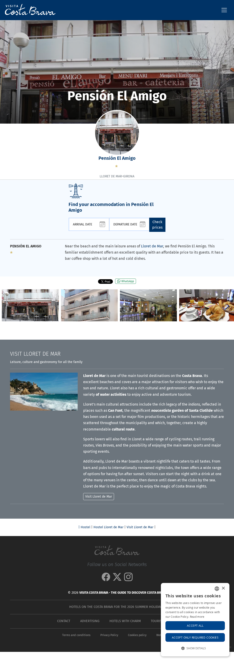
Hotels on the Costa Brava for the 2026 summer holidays (116, 607)
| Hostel (84, 527)
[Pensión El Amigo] (30, 305)
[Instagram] (128, 579)
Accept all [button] (195, 625)
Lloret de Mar (152, 246)
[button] (229, 307)
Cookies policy (137, 635)
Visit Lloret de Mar (140, 527)
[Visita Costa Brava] (28, 10)
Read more (197, 616)
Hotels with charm (125, 621)
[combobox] (217, 588)
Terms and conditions (76, 635)
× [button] (223, 588)
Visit (35, 354)
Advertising (89, 621)
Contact (63, 621)
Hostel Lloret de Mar (108, 527)
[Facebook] (106, 579)
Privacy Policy (109, 635)
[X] (117, 579)
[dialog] (195, 619)
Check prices (157, 225)
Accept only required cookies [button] (195, 637)
